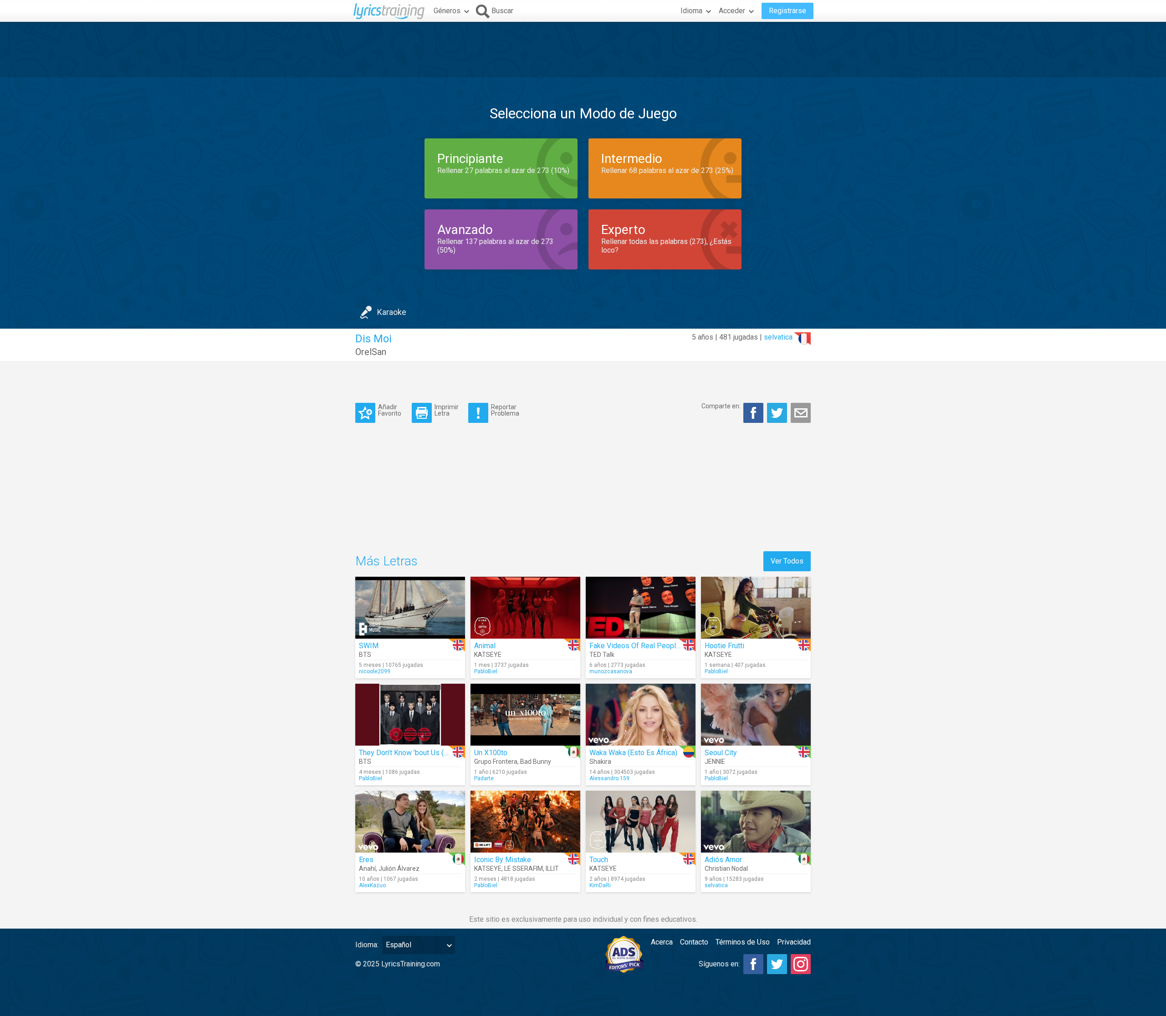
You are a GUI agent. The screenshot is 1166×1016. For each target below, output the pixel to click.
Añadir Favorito (389, 410)
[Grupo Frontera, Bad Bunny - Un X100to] (525, 715)
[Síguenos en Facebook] (753, 964)
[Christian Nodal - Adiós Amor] (756, 822)
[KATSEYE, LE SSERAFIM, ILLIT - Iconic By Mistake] (525, 822)
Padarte (484, 778)
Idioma (691, 10)
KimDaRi (600, 885)
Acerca (662, 942)
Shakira (600, 761)
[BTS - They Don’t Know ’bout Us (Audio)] (410, 715)
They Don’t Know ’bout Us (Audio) (411, 752)
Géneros (447, 10)
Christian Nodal (726, 868)
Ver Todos (787, 561)
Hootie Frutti (724, 645)
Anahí (367, 868)
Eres (366, 859)
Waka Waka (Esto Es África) (633, 752)
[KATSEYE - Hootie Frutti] (756, 608)
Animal (485, 645)
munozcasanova (610, 671)
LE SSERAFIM (523, 868)
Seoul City (721, 752)
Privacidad (794, 942)
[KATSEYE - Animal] (525, 608)
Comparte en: (721, 406)
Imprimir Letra (447, 410)
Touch (598, 859)
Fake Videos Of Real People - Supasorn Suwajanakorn (675, 645)
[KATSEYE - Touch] (641, 822)
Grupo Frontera (495, 761)
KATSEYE (487, 654)
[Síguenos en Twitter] (777, 964)
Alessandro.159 (609, 778)
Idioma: (366, 944)
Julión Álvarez (398, 868)
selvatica (778, 337)
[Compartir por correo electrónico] (801, 413)
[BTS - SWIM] (410, 608)
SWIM (368, 645)
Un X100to (490, 752)
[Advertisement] (583, 49)
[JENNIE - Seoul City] (756, 715)
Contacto (694, 942)
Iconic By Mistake (502, 859)
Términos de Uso (743, 942)
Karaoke (391, 312)
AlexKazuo (372, 885)
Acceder (732, 10)
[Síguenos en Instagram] (801, 964)
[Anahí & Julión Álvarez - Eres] (410, 822)
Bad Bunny (535, 761)
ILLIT (552, 868)
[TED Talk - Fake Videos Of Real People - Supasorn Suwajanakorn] (641, 608)
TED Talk (601, 654)
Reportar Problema (505, 410)
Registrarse (787, 10)
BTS (365, 654)
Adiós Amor (723, 859)
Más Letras (386, 561)
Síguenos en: (719, 964)
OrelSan (370, 351)
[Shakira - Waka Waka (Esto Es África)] (641, 715)
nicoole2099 (374, 671)
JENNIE (715, 761)
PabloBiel (485, 671)
